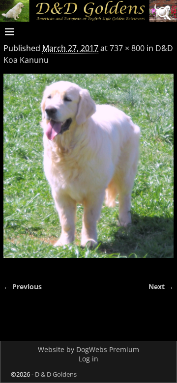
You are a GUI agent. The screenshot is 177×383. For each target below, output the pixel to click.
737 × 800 (127, 48)
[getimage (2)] (88, 172)
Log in (88, 358)
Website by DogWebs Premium (88, 349)
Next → (161, 286)
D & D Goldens (56, 374)
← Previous (22, 286)
